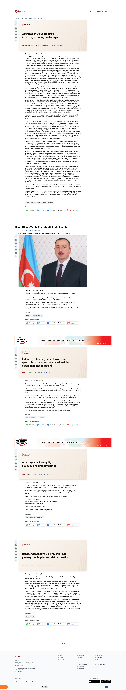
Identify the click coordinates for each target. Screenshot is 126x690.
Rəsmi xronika (61, 659)
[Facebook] (19, 681)
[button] (16, 21)
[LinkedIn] (32, 681)
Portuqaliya (40, 517)
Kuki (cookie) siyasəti (100, 664)
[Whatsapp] (16, 681)
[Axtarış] (87, 11)
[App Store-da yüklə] (94, 681)
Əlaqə (78, 662)
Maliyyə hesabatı (80, 668)
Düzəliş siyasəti (80, 666)
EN (104, 687)
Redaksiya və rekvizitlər (82, 659)
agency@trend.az (18, 671)
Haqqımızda (79, 657)
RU (109, 687)
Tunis (27, 315)
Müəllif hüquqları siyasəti (100, 662)
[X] (23, 681)
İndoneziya (41, 417)
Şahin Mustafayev (30, 202)
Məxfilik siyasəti (98, 659)
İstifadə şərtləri (98, 657)
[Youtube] (26, 681)
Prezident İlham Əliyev (37, 315)
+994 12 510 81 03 (19, 669)
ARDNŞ (27, 616)
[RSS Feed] (35, 681)
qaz (33, 616)
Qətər (38, 202)
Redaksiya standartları (82, 664)
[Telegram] (29, 681)
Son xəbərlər (61, 657)
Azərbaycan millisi (30, 517)
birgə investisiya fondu (48, 202)
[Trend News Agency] (19, 656)
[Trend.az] (20, 11)
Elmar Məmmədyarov (31, 417)
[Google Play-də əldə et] (106, 681)
